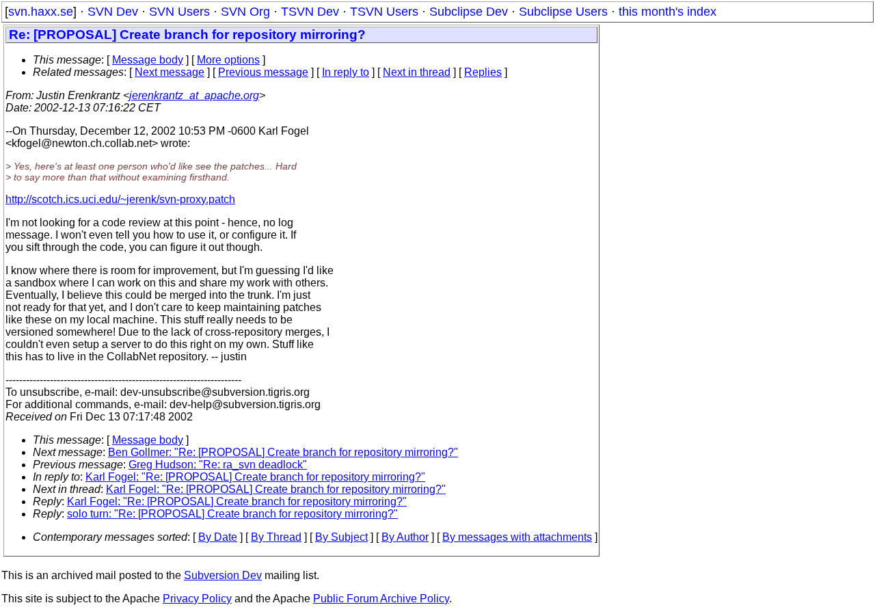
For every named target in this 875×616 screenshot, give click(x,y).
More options (228, 60)
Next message (169, 72)
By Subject (341, 537)
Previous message (263, 72)
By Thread (276, 537)
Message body (147, 60)
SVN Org (245, 11)
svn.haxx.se (40, 11)
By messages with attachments (517, 537)
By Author (405, 537)
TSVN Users (384, 11)
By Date (217, 537)
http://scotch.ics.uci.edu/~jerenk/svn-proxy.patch (120, 199)
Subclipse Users (563, 11)
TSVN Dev (310, 11)
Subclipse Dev (468, 11)
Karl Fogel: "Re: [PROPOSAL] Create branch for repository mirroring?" (255, 477)
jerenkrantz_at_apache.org (194, 95)
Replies (483, 72)
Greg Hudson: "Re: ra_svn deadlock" (218, 464)
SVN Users (179, 11)
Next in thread (416, 72)
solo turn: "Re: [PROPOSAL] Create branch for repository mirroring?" (232, 514)
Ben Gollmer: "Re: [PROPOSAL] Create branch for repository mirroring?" (283, 452)
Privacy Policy (197, 598)
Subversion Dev (223, 575)
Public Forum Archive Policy (381, 598)
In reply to (345, 72)
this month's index (667, 11)
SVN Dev (113, 11)
